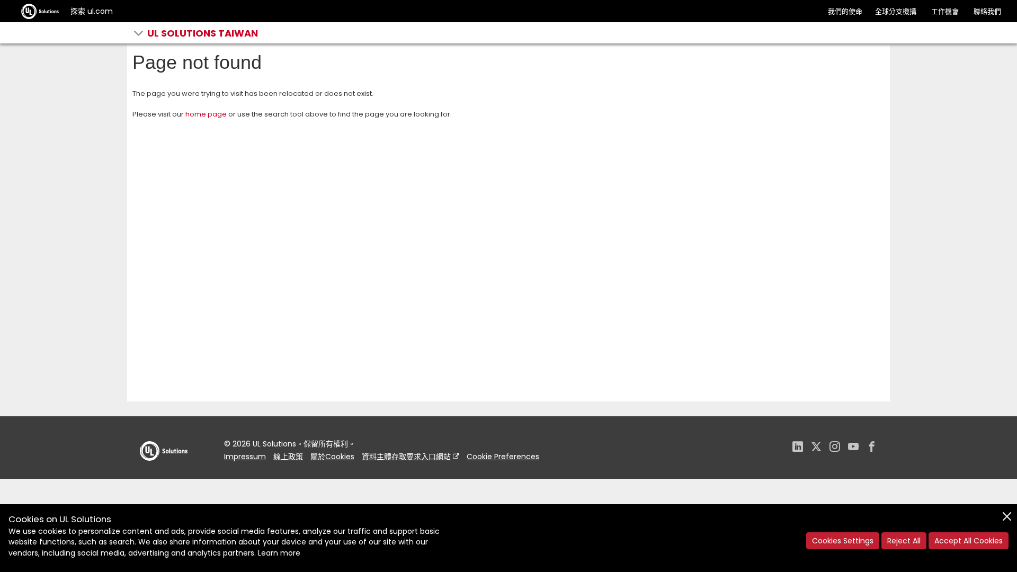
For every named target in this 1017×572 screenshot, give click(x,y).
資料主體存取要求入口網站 (406, 456)
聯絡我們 (987, 11)
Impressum (245, 456)
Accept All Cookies (968, 540)
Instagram (834, 448)
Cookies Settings (842, 540)
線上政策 (288, 456)
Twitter (816, 448)
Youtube (853, 448)
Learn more (279, 553)
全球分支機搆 (895, 11)
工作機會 (945, 11)
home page (206, 114)
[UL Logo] (164, 471)
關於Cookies (332, 456)
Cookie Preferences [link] (503, 456)
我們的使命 (845, 11)
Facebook (872, 448)
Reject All (904, 540)
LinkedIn (797, 448)
